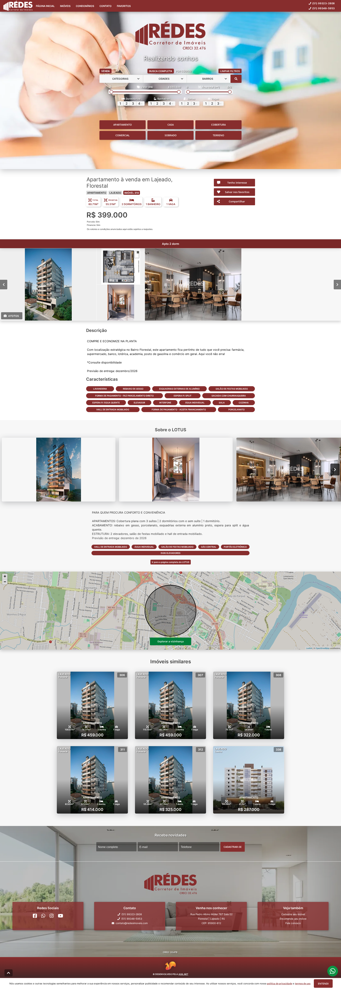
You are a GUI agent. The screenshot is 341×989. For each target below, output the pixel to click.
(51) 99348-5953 (323, 8)
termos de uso (302, 983)
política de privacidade (279, 983)
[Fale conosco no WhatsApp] (43, 915)
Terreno (218, 135)
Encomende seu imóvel (293, 918)
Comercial (122, 135)
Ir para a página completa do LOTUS (170, 562)
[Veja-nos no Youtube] (60, 915)
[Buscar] (236, 79)
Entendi (323, 983)
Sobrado (171, 135)
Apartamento (122, 124)
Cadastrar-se (233, 846)
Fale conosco (293, 923)
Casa (170, 124)
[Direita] (337, 284)
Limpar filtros (230, 71)
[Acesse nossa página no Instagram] (52, 915)
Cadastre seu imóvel (293, 914)
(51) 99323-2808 (323, 3)
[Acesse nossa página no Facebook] (35, 915)
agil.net (183, 974)
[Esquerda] (3, 284)
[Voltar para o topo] (8, 972)
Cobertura (218, 124)
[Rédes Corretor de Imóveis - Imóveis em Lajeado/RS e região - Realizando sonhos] (170, 35)
